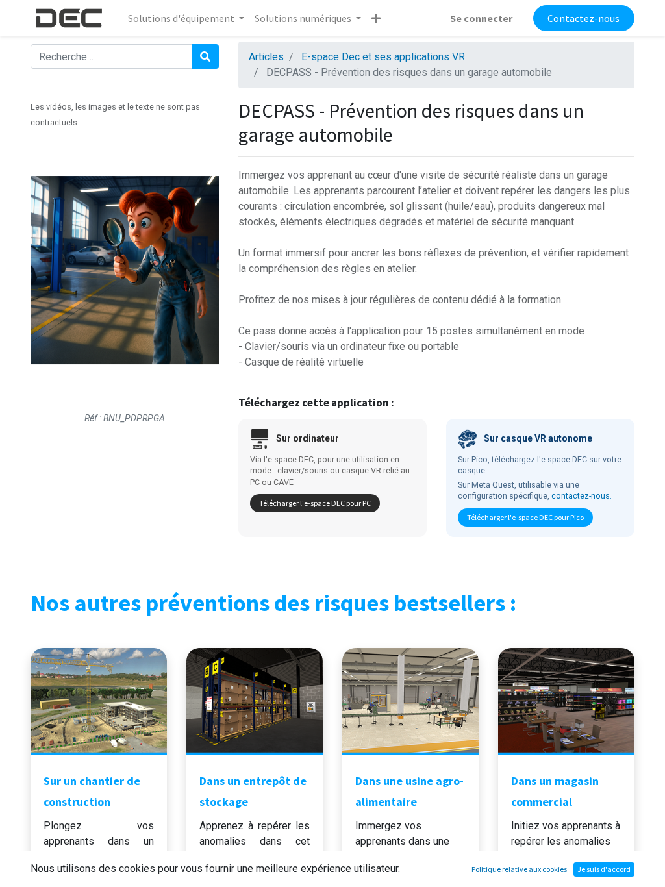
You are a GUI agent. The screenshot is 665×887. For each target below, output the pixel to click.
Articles (266, 57)
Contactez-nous (583, 18)
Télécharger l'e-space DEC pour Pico (525, 517)
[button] (376, 18)
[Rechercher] (205, 56)
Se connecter (481, 18)
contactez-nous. (581, 496)
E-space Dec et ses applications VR (383, 57)
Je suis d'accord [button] (604, 869)
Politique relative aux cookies (519, 869)
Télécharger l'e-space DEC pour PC (315, 503)
